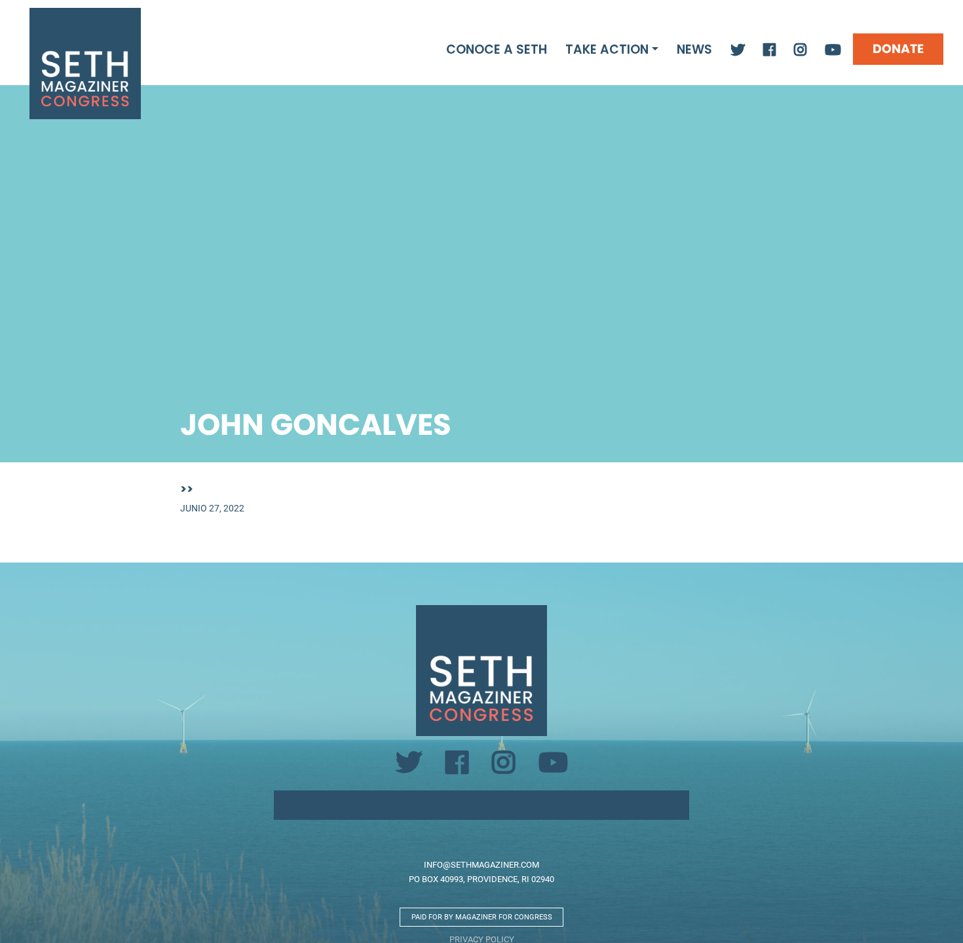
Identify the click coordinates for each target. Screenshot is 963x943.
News (694, 49)
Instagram (800, 50)
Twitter (737, 50)
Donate (898, 49)
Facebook (769, 50)
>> (186, 489)
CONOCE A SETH (496, 49)
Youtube (833, 50)
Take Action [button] (607, 49)
